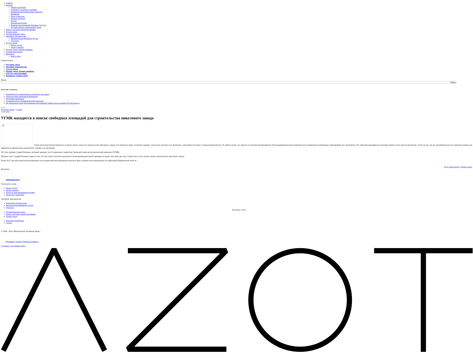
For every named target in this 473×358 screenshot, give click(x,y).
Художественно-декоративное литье (26, 27)
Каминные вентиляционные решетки (26, 12)
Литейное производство (16, 67)
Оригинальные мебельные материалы (22, 97)
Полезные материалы (15, 221)
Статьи (19, 110)
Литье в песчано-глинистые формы (21, 214)
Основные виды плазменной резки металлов (25, 101)
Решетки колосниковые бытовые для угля (28, 25)
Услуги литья (12, 69)
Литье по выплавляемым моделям (20, 193)
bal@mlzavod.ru (13, 180)
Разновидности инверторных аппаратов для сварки (27, 94)
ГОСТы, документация (16, 73)
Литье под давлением (15, 195)
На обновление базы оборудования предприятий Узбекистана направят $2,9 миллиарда (43, 103)
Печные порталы (18, 18)
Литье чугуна (16, 45)
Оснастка (15, 41)
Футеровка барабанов (15, 99)
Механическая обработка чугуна (24, 38)
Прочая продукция (19, 23)
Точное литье (11, 216)
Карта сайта (16, 56)
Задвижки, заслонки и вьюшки (24, 10)
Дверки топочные (18, 7)
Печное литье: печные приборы (20, 71)
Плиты (14, 21)
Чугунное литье (13, 65)
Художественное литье (15, 212)
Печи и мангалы (18, 16)
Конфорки (15, 14)
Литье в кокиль (17, 47)
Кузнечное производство (16, 203)
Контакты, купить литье (17, 76)
